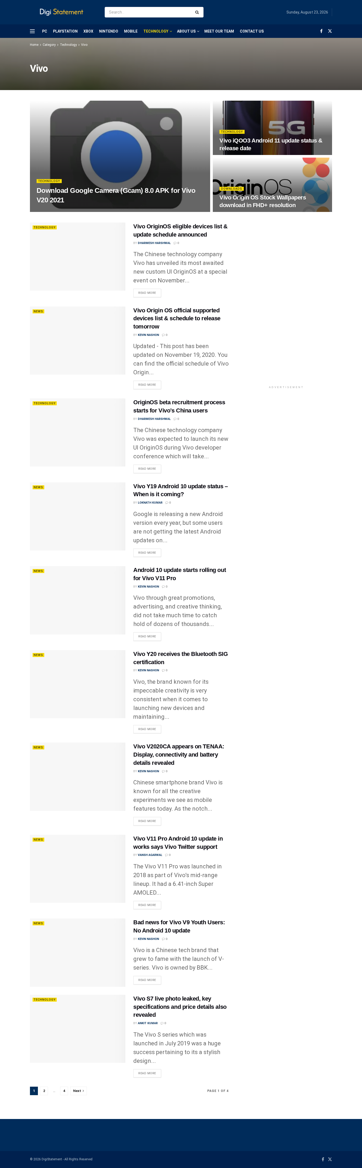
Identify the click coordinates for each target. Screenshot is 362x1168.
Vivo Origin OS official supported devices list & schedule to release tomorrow (176, 318)
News (38, 311)
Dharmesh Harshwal (154, 243)
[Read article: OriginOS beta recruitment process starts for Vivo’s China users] (77, 432)
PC (44, 31)
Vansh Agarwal (150, 855)
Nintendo (108, 31)
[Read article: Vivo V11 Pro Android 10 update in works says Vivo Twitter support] (77, 869)
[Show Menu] (32, 31)
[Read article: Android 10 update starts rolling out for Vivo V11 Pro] (77, 600)
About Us (186, 31)
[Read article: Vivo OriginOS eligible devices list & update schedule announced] (77, 257)
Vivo (84, 45)
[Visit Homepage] (62, 12)
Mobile (131, 31)
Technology (155, 31)
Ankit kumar (148, 1023)
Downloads (231, 188)
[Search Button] (198, 12)
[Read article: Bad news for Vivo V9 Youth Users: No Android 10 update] (77, 952)
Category (49, 45)
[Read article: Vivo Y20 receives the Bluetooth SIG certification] (77, 684)
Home (34, 45)
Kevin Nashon (148, 335)
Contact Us (252, 31)
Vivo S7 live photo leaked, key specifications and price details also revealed (180, 1006)
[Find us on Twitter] (330, 31)
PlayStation (65, 31)
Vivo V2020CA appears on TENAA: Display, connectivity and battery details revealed (178, 754)
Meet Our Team (219, 31)
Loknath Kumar (150, 502)
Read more (149, 293)
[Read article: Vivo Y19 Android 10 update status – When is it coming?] (77, 516)
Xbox (88, 31)
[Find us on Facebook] (321, 31)
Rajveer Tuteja (53, 210)
